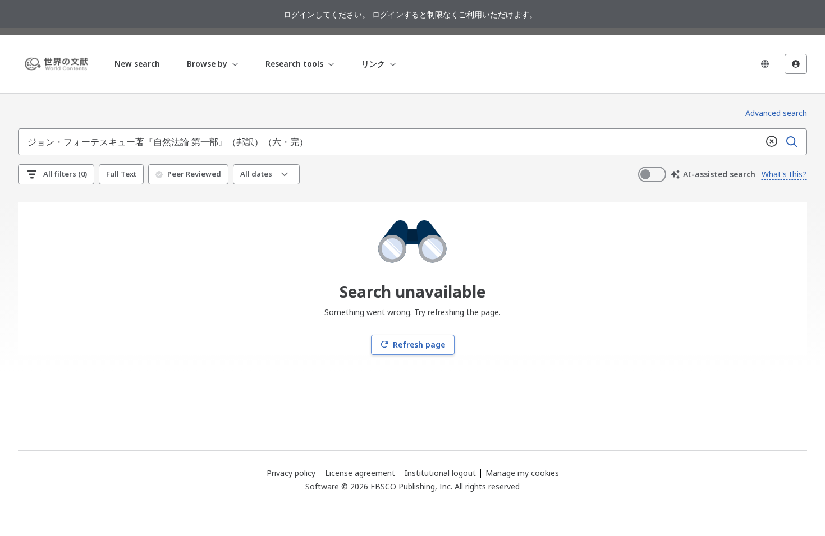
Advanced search (776, 113)
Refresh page (419, 344)
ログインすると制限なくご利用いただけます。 (454, 14)
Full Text (121, 174)
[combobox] (390, 142)
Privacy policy (291, 473)
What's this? (784, 174)
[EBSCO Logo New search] (58, 64)
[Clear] (772, 142)
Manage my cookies (522, 473)
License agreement (360, 473)
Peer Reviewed (194, 174)
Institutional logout (440, 473)
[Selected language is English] (765, 64)
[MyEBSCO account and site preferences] (796, 64)
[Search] (792, 142)
